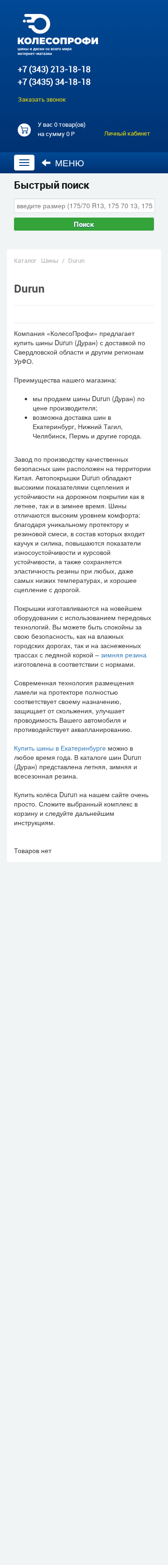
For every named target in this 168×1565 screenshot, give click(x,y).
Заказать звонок (42, 99)
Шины (49, 260)
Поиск (84, 224)
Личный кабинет (127, 133)
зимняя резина (124, 654)
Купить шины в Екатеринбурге (60, 747)
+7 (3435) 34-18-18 (54, 81)
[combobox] (84, 205)
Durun (76, 260)
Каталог (25, 260)
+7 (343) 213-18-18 (54, 69)
